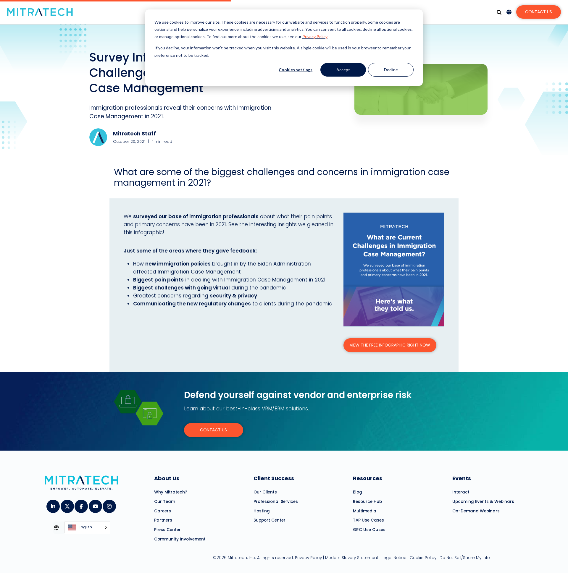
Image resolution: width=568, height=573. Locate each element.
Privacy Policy (314, 36)
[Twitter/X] (67, 504)
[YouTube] (95, 504)
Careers (162, 511)
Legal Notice (394, 558)
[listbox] (87, 528)
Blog (357, 492)
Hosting (262, 511)
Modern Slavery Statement (351, 558)
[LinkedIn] (52, 504)
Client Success (274, 478)
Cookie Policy (423, 558)
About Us (166, 478)
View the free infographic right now (390, 345)
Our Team (164, 501)
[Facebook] (81, 504)
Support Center (269, 520)
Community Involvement (180, 539)
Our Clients (265, 492)
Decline (391, 69)
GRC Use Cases (369, 529)
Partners (163, 520)
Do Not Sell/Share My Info (465, 558)
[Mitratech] (40, 12)
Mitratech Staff (134, 133)
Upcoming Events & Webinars (483, 501)
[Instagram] (109, 504)
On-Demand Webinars (476, 511)
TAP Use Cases (368, 520)
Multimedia (364, 511)
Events (461, 478)
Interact (460, 492)
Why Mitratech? (170, 492)
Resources (367, 478)
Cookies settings (295, 69)
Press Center (167, 529)
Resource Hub (367, 501)
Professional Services (276, 501)
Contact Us (538, 12)
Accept (343, 69)
